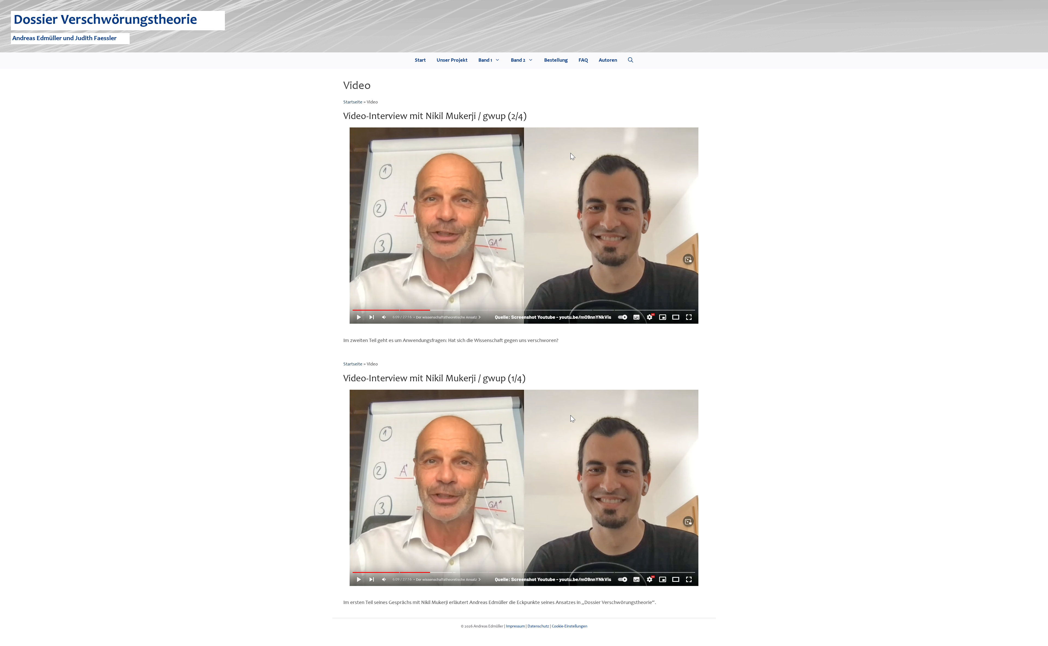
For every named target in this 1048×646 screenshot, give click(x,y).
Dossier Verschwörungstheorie (105, 21)
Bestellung (556, 60)
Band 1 (485, 60)
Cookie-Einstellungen (569, 626)
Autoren (608, 60)
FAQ (583, 60)
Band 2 (518, 60)
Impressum (515, 626)
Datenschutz (538, 626)
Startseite (352, 102)
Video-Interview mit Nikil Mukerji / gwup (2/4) (434, 117)
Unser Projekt (452, 60)
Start (420, 60)
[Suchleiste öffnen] (631, 60)
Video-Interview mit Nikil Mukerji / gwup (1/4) (434, 379)
